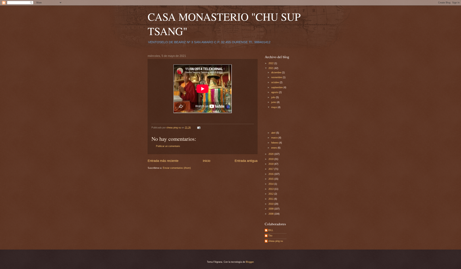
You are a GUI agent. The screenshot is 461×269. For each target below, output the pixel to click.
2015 (271, 179)
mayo (274, 107)
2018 (271, 164)
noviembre (277, 77)
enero (274, 147)
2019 (271, 159)
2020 (271, 154)
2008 (271, 213)
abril (273, 132)
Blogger (250, 262)
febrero (275, 142)
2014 (271, 184)
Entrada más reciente (163, 161)
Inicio (206, 161)
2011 (271, 199)
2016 (271, 174)
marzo (274, 137)
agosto (275, 92)
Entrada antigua (246, 161)
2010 (271, 204)
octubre (275, 82)
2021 (271, 68)
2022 (271, 63)
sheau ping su (275, 241)
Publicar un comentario (168, 146)
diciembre (276, 72)
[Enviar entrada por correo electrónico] (198, 127)
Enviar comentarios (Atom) (177, 168)
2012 (271, 193)
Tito (270, 235)
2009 (271, 208)
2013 (271, 189)
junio (274, 102)
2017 (271, 169)
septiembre (277, 87)
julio (273, 97)
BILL (270, 230)
